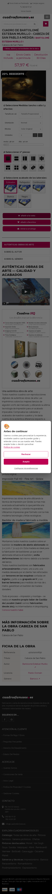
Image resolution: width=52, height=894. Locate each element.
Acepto (26, 462)
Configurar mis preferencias (26, 468)
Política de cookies (12, 447)
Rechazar (26, 454)
